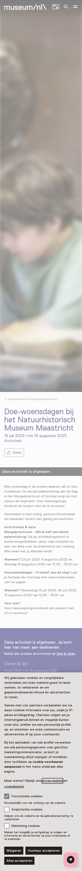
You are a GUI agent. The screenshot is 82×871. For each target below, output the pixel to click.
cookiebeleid (14, 786)
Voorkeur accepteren (44, 851)
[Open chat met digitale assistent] (70, 860)
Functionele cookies (26, 796)
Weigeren (13, 851)
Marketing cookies (25, 826)
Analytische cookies (26, 809)
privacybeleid (52, 781)
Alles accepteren (19, 861)
